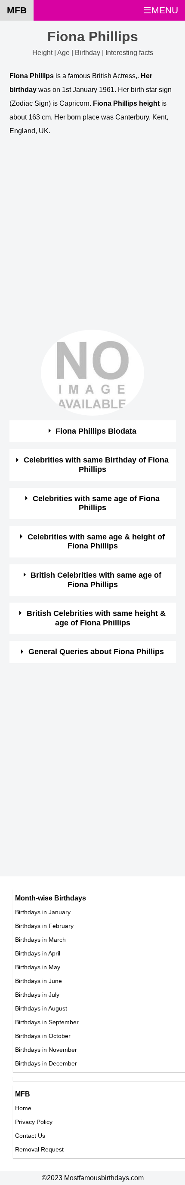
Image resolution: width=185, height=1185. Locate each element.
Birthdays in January (43, 912)
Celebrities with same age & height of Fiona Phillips (96, 542)
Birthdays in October (43, 1035)
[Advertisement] (92, 237)
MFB (17, 10)
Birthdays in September (47, 1022)
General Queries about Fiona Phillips (96, 651)
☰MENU (160, 10)
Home (23, 1108)
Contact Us (30, 1135)
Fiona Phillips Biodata (96, 431)
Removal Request (39, 1149)
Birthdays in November (46, 1049)
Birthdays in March (40, 939)
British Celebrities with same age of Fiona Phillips (96, 580)
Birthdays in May (37, 967)
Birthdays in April (37, 953)
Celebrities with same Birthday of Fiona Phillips (96, 465)
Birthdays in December (46, 1063)
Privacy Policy (33, 1121)
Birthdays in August (41, 1008)
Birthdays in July (37, 994)
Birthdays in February (44, 925)
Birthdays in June (38, 980)
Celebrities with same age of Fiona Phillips (96, 503)
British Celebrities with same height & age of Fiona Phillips (96, 618)
